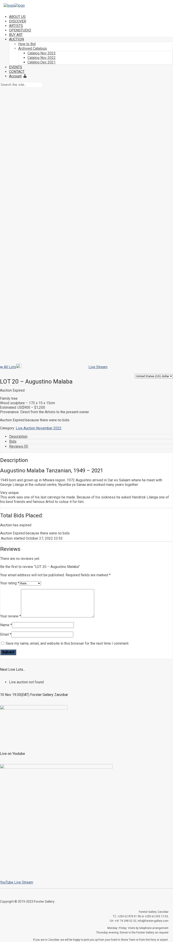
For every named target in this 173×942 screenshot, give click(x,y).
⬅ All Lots (8, 367)
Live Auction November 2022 (38, 428)
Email (5, 634)
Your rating (9, 583)
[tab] (91, 436)
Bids (12, 441)
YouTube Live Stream (16, 882)
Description (18, 436)
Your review (10, 616)
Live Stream (98, 367)
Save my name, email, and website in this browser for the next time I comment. (67, 643)
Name (6, 625)
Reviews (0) (18, 446)
